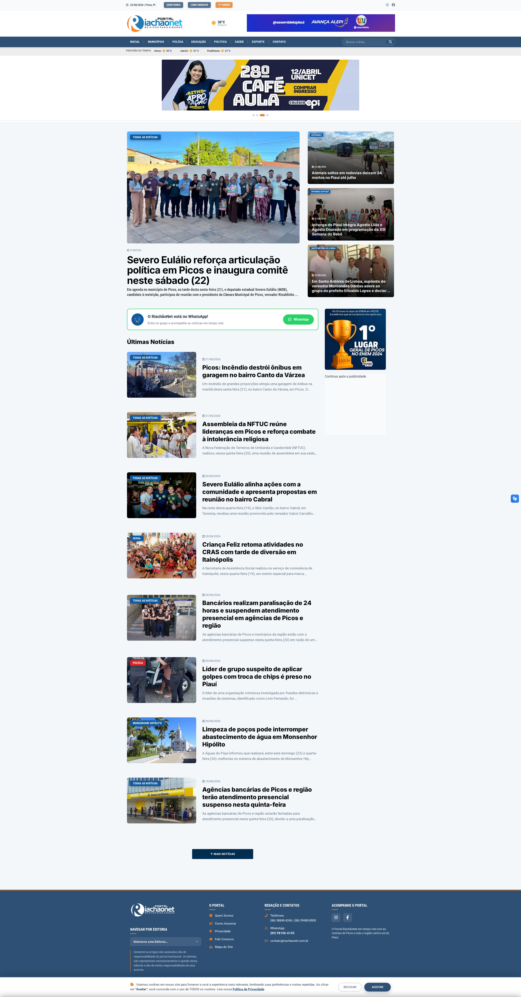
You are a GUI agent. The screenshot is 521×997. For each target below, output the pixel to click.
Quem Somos (173, 4)
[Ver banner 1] (255, 114)
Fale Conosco (224, 938)
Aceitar (377, 987)
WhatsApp (301, 318)
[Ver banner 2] (260, 114)
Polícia (177, 41)
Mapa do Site (224, 945)
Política (220, 41)
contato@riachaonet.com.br (289, 939)
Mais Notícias (224, 852)
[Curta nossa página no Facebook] (393, 5)
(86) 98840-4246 (281, 919)
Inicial (135, 41)
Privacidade (223, 930)
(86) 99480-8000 (305, 919)
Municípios (156, 41)
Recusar (350, 987)
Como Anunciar (199, 4)
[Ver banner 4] (267, 114)
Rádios (226, 4)
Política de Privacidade (248, 989)
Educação (198, 41)
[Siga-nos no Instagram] (387, 5)
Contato (279, 41)
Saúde (239, 41)
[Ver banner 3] (264, 114)
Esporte (258, 41)
